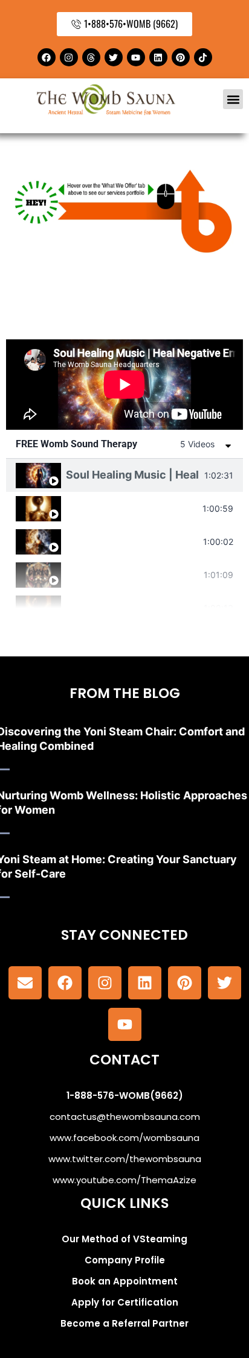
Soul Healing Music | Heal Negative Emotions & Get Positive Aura (132, 474)
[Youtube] (136, 57)
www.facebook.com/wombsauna (124, 1137)
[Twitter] (114, 57)
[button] (233, 99)
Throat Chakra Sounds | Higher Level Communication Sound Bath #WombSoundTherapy (132, 507)
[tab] (124, 475)
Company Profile (125, 1260)
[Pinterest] (181, 57)
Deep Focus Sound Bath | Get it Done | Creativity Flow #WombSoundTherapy (132, 541)
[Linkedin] (158, 57)
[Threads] (91, 57)
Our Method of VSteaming (124, 1239)
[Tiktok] (203, 57)
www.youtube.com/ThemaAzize (124, 1180)
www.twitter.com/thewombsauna (124, 1158)
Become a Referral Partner (124, 1323)
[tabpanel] (124, 384)
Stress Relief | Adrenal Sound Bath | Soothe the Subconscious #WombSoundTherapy (132, 607)
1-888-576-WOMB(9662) (124, 1095)
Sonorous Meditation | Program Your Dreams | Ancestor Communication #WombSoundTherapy (132, 574)
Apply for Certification (124, 1302)
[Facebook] (46, 57)
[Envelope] (25, 982)
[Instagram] (69, 57)
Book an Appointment (125, 1281)
